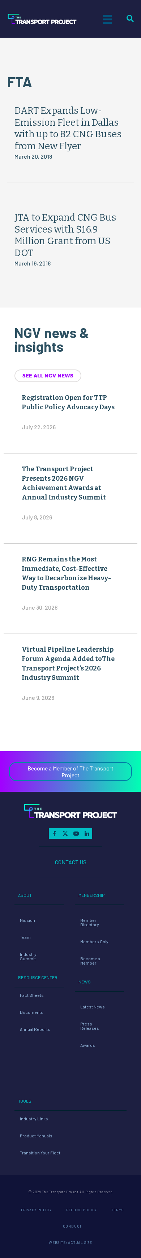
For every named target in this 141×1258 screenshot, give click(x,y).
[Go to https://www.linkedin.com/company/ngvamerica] (86, 833)
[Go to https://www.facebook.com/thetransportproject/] (54, 833)
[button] (70, 771)
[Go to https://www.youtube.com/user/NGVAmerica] (75, 833)
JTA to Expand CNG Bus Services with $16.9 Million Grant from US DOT (65, 235)
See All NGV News (47, 375)
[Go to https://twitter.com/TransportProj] (65, 833)
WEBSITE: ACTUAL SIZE (70, 1242)
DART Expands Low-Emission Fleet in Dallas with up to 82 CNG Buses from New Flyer (67, 128)
